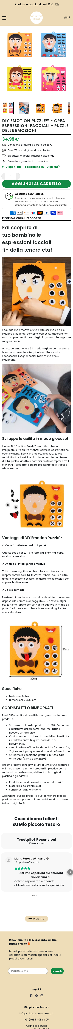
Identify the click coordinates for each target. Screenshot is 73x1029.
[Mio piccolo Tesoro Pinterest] (36, 996)
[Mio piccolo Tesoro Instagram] (42, 996)
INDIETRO (38, 918)
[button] (3, 872)
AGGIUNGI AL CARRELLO (36, 183)
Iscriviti (57, 971)
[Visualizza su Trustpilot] (8, 860)
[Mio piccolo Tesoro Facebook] (31, 996)
